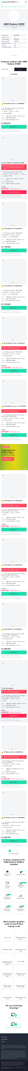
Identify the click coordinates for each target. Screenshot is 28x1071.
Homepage (2, 6)
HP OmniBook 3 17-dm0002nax (13, 500)
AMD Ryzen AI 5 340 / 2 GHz (13, 422)
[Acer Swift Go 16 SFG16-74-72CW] (14, 148)
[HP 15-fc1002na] (14, 674)
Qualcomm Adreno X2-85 (7, 998)
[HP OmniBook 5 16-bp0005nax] (14, 214)
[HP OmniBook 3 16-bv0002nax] (14, 614)
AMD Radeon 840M (10, 117)
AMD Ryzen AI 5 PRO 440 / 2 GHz (14, 768)
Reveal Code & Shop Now (13, 192)
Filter (20, 69)
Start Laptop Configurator (14, 1018)
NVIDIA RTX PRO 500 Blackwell (21, 938)
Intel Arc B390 (20, 961)
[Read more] (14, 55)
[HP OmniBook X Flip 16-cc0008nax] (14, 328)
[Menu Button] (26, 2)
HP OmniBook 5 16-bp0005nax (13, 228)
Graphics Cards (21, 6)
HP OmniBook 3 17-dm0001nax (13, 565)
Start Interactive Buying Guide (14, 1027)
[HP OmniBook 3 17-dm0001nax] (14, 550)
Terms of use (4, 1037)
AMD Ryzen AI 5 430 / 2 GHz (13, 239)
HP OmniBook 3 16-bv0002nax (13, 629)
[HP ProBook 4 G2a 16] (14, 89)
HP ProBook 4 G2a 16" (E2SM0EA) (14, 103)
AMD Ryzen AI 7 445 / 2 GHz (13, 116)
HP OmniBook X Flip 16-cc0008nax (14, 343)
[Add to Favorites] (3, 78)
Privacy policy (4, 1039)
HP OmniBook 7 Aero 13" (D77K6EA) (15, 406)
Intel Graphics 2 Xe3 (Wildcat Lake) (21, 974)
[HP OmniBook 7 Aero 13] (14, 391)
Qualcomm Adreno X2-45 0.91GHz (20, 986)
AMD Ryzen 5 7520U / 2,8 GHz (13, 703)
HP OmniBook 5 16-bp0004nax (13, 286)
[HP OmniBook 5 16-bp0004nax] (14, 271)
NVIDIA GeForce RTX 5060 (20, 998)
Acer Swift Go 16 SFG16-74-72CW (14, 163)
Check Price (13, 127)
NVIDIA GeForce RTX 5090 (20, 950)
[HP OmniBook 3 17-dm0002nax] (14, 486)
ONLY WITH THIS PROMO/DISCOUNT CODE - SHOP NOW (14, 168)
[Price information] (9, 188)
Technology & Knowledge (10, 6)
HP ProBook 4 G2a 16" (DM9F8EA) (14, 817)
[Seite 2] (17, 851)
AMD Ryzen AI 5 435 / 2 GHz (13, 358)
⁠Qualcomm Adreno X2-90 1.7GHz (7, 986)
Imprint (3, 1041)
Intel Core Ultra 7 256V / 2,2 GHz (14, 178)
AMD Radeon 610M (10, 705)
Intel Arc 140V (9, 181)
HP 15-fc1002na (8, 688)
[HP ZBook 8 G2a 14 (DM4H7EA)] (14, 737)
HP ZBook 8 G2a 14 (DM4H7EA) (13, 752)
